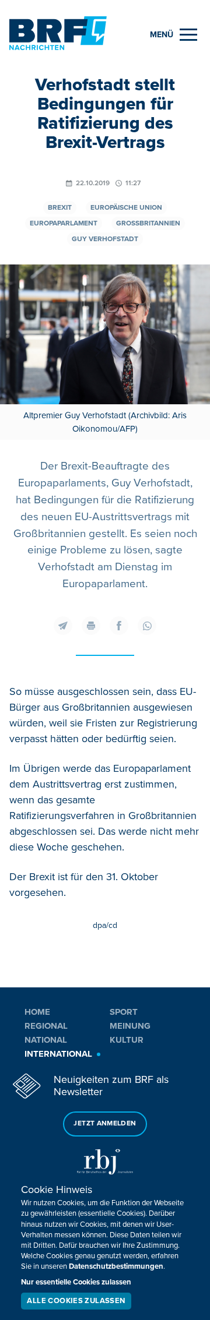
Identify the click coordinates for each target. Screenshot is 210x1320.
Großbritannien (148, 223)
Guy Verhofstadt (105, 239)
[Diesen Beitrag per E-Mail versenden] (63, 625)
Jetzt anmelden (105, 1123)
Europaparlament (63, 223)
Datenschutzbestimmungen (116, 1266)
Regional (46, 1026)
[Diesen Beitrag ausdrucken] (91, 625)
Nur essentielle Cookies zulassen (76, 1282)
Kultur (127, 1040)
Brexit (60, 207)
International (58, 1054)
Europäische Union (126, 207)
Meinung (130, 1026)
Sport (124, 1012)
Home (37, 1012)
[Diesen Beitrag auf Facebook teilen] (119, 625)
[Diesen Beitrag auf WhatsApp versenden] (147, 625)
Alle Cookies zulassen (76, 1300)
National (45, 1040)
